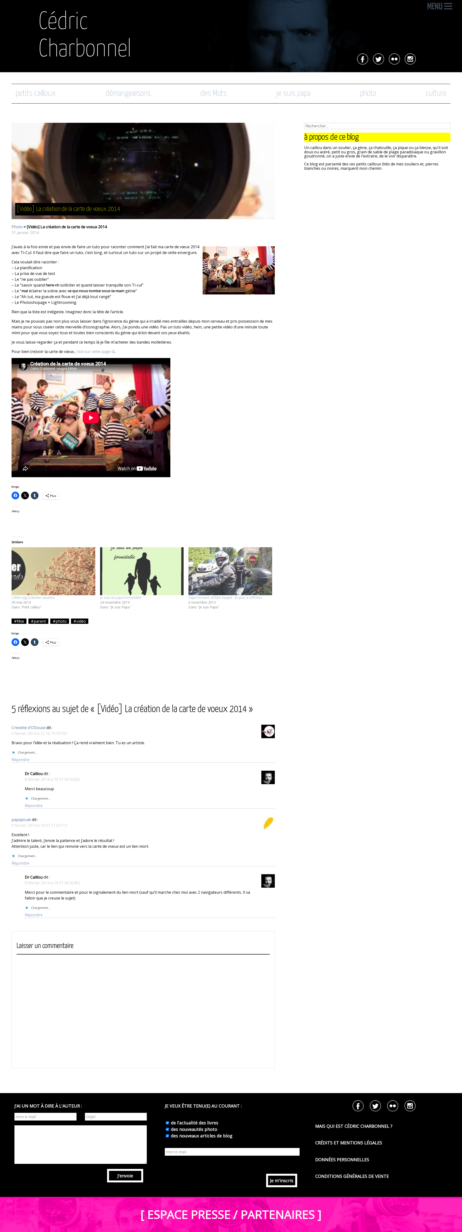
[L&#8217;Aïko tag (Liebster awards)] (53, 571)
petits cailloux (36, 94)
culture (436, 94)
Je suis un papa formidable (120, 597)
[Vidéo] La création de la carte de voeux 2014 (68, 209)
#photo (60, 621)
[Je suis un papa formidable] (142, 571)
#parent (38, 621)
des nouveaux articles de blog (201, 1136)
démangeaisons (128, 94)
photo (368, 94)
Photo (17, 226)
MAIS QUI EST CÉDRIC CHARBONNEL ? (353, 1126)
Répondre (20, 759)
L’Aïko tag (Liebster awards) (33, 597)
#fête (19, 621)
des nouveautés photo (193, 1129)
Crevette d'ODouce (28, 727)
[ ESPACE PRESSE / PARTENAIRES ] (231, 1214)
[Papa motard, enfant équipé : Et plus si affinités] (230, 571)
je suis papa (293, 94)
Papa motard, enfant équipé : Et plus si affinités (225, 597)
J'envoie (125, 1176)
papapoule (21, 819)
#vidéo (79, 621)
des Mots (213, 94)
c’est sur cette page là (95, 351)
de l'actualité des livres (194, 1123)
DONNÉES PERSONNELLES (342, 1159)
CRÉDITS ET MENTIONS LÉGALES (348, 1143)
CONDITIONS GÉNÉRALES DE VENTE (352, 1176)
